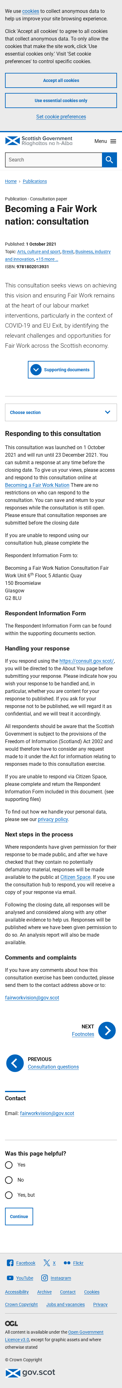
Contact (68, 1291)
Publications (35, 181)
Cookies (91, 1291)
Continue (19, 1216)
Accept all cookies (61, 80)
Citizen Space (75, 877)
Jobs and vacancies (65, 1304)
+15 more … (47, 259)
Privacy (100, 1304)
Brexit (68, 251)
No (21, 1180)
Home (11, 181)
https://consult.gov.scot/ (86, 661)
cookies (30, 11)
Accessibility (17, 1291)
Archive (44, 1291)
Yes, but (26, 1195)
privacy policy (53, 819)
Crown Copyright (21, 1304)
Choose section (25, 412)
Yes (21, 1165)
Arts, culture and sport (38, 251)
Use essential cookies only (61, 100)
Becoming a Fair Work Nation (37, 485)
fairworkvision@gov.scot (32, 998)
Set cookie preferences (61, 117)
